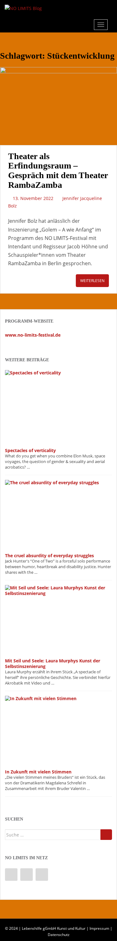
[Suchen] (106, 834)
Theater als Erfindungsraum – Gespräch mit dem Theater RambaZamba (58, 170)
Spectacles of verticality (30, 450)
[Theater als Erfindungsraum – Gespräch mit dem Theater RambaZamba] (58, 106)
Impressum (99, 928)
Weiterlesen (92, 280)
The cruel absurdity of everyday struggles (49, 555)
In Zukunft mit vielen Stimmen (38, 772)
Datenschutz (59, 934)
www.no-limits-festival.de (33, 335)
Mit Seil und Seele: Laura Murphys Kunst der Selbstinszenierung (52, 663)
